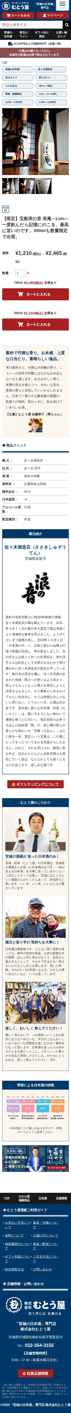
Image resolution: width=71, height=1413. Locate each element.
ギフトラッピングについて (37, 784)
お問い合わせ (42, 1269)
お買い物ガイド (61, 34)
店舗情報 (61, 1198)
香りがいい (45, 77)
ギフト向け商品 (42, 34)
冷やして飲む (46, 85)
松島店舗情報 (37, 1373)
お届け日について (45, 1235)
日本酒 (43, 1198)
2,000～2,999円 (13, 102)
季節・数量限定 (13, 94)
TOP (4, 62)
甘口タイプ (11, 77)
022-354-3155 (39, 1345)
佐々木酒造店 (45, 69)
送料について (14, 1235)
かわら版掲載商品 (24, 1198)
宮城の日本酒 (8, 34)
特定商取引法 (14, 1269)
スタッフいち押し (48, 94)
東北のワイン (24, 34)
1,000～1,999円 (47, 102)
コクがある (11, 85)
